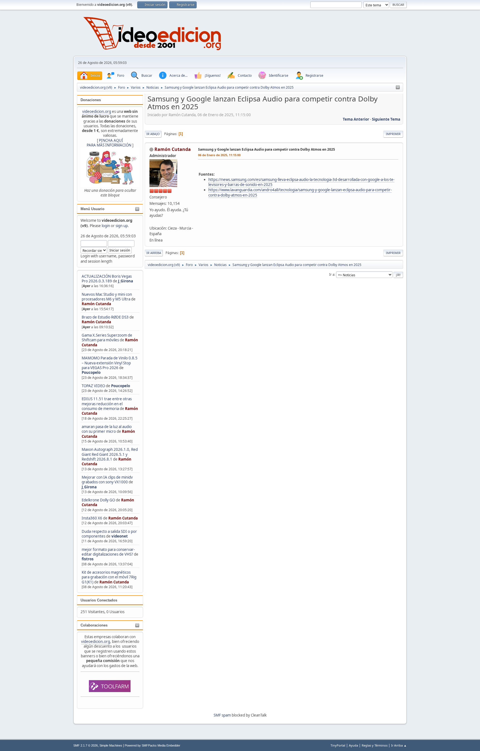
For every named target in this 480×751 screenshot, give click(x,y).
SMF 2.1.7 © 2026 (85, 745)
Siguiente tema (386, 119)
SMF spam (222, 715)
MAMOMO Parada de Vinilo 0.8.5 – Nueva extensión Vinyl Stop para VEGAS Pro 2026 (110, 362)
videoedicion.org (96, 111)
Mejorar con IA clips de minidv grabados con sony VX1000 (107, 479)
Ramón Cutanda (96, 303)
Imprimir (393, 134)
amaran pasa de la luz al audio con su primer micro (107, 429)
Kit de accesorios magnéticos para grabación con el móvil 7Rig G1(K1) (109, 577)
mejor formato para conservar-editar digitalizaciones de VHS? (108, 552)
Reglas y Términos (375, 745)
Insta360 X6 (92, 518)
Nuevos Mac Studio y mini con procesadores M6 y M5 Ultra (107, 297)
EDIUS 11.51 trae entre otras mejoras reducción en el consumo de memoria (107, 403)
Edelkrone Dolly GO (98, 500)
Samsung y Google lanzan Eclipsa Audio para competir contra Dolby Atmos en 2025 (266, 149)
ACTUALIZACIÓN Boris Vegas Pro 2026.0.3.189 (107, 279)
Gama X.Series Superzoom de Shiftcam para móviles (107, 337)
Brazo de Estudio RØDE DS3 (105, 317)
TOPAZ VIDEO (93, 385)
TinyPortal (338, 745)
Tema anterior (356, 119)
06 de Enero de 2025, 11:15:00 (219, 155)
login (106, 225)
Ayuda (353, 745)
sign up (122, 225)
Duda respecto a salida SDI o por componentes (109, 534)
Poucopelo (91, 372)
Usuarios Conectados (99, 600)
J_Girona (125, 281)
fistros (88, 558)
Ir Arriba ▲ (399, 745)
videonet (119, 536)
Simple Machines (110, 745)
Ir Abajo (153, 134)
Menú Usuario (92, 209)
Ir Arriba (153, 253)
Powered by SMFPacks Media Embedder (152, 745)
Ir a (331, 274)
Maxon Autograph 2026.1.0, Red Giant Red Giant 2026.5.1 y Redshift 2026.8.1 (110, 454)
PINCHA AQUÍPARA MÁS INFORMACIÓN (109, 143)
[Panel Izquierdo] (398, 87)
